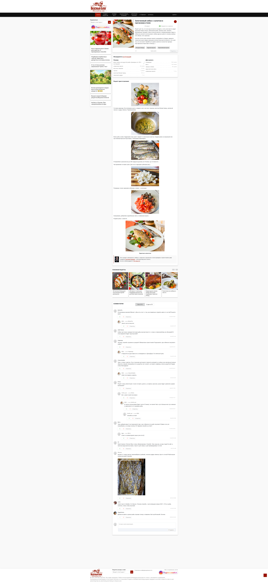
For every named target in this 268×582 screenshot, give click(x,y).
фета (147, 64)
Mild (123, 318)
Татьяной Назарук (130, 259)
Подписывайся (102, 27)
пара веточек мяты (151, 69)
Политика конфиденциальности (143, 570)
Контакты (150, 14)
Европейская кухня (163, 47)
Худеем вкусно (151, 47)
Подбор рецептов (105, 14)
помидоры (148, 62)
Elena (132, 390)
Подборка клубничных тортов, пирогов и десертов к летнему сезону (100, 58)
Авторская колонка (134, 14)
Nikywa (120, 449)
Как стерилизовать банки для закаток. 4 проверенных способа (100, 50)
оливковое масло (150, 71)
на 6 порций (127, 57)
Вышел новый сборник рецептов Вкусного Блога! (100, 96)
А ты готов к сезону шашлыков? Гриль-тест (99, 65)
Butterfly (130, 318)
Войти (174, 14)
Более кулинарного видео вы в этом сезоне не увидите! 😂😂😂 (100, 89)
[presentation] (173, 269)
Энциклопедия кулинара (124, 14)
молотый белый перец (119, 73)
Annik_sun (124, 390)
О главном (142, 14)
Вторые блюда (140, 47)
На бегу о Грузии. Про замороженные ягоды (98, 103)
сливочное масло (118, 66)
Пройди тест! (114, 14)
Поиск (98, 14)
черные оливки (150, 67)
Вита (129, 430)
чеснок (115, 70)
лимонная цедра (118, 75)
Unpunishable (131, 370)
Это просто (136, 261)
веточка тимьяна (118, 68)
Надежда (130, 348)
